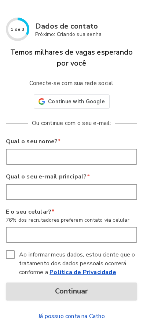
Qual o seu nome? (33, 141)
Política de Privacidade (83, 272)
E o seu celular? (30, 212)
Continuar (71, 291)
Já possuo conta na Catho (71, 316)
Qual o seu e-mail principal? (47, 177)
